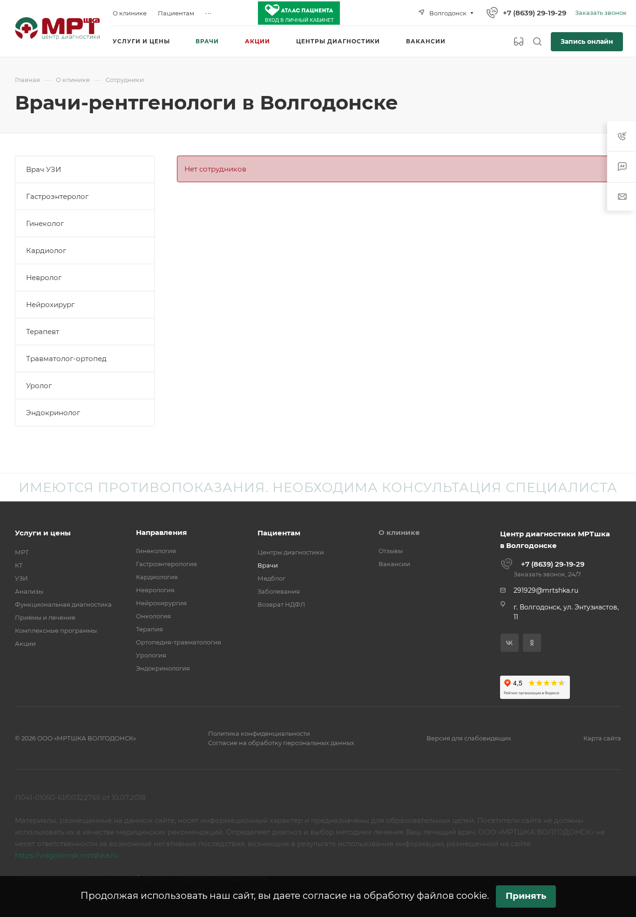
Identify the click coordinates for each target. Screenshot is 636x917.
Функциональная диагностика (63, 604)
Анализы (29, 591)
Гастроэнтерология (166, 564)
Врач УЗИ (43, 169)
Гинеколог (45, 223)
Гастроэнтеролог (57, 196)
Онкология (153, 616)
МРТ (22, 552)
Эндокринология (163, 668)
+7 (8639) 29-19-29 (534, 12)
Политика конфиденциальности (259, 733)
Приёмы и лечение (45, 617)
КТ (19, 565)
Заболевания (278, 591)
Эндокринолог (53, 412)
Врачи (267, 565)
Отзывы (391, 550)
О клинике (399, 532)
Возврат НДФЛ (281, 604)
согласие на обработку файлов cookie (395, 895)
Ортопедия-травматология (178, 642)
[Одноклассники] (532, 643)
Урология (151, 655)
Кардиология (157, 577)
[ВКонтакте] (510, 643)
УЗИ (21, 578)
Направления (161, 532)
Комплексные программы (56, 630)
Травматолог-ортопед (66, 358)
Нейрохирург (50, 304)
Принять (526, 895)
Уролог (39, 385)
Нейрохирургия (161, 603)
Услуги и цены (43, 532)
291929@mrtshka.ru (546, 590)
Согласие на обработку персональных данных (281, 742)
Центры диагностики (290, 552)
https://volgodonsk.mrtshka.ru (66, 855)
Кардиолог (46, 250)
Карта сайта (602, 738)
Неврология (155, 590)
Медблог (271, 578)
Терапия (149, 629)
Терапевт (42, 331)
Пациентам (278, 532)
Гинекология (156, 550)
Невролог (43, 277)
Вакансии (394, 564)
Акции (25, 643)
